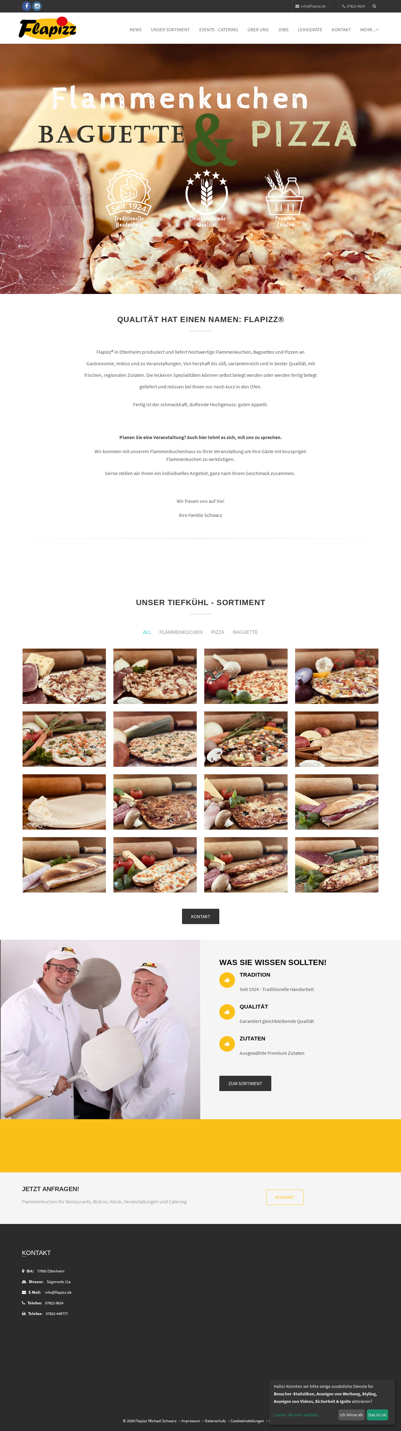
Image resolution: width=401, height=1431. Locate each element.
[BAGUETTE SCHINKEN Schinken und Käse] (64, 864)
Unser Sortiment (170, 30)
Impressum (190, 1420)
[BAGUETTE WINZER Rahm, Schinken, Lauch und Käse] (336, 864)
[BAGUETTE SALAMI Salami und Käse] (336, 802)
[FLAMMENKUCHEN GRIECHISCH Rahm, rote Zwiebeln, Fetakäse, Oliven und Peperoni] (336, 676)
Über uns (257, 30)
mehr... (368, 30)
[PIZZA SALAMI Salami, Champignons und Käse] (155, 802)
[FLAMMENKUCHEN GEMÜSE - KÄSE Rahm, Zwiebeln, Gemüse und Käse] (64, 739)
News (136, 30)
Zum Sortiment (245, 1083)
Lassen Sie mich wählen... (297, 1415)
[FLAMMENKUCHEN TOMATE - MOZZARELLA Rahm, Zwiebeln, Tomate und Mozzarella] (246, 676)
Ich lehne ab (351, 1415)
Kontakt (341, 30)
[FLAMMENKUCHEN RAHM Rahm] (64, 802)
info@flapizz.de (313, 6)
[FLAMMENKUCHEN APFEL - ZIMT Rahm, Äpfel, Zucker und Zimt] (336, 739)
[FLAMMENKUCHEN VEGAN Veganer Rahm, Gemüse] (246, 739)
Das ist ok (377, 1415)
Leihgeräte (310, 30)
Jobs (283, 30)
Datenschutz (215, 1420)
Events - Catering (218, 30)
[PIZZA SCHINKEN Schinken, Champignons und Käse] (246, 802)
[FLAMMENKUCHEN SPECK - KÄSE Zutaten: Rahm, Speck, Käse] (64, 676)
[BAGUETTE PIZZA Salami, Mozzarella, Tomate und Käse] (246, 864)
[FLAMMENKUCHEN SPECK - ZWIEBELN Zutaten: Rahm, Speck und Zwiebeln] (155, 676)
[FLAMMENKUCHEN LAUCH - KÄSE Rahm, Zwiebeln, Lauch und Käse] (155, 739)
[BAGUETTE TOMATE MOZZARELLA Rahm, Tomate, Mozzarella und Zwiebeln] (155, 864)
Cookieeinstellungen (247, 1420)
